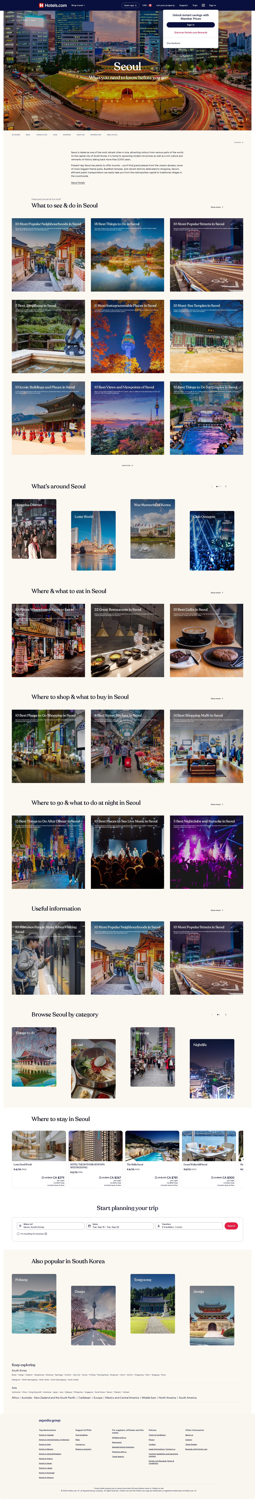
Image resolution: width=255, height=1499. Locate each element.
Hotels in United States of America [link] (54, 1440)
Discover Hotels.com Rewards (190, 32)
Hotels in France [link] (46, 1458)
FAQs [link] (78, 1440)
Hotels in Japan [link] (45, 1468)
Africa (15, 1397)
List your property (165, 5)
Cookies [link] (152, 1444)
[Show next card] (243, 1159)
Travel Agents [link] (118, 1456)
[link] (190, 43)
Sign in (212, 5)
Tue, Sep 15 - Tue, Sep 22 (106, 1227)
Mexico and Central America (122, 1397)
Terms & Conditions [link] (157, 1435)
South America (188, 1397)
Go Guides (16, 135)
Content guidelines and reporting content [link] (163, 1455)
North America (167, 1397)
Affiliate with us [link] (119, 1437)
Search (231, 1225)
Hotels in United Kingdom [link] (50, 1454)
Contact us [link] (80, 1444)
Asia (14, 1387)
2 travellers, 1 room (172, 1227)
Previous (211, 486)
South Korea (23, 20)
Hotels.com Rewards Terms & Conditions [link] (161, 1462)
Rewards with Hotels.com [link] (196, 1449)
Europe (98, 1397)
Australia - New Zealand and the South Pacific (49, 1397)
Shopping (67, 135)
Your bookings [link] (82, 1435)
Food (55, 135)
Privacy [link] (152, 1440)
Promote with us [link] (119, 1452)
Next (224, 486)
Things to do (41, 135)
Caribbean (85, 1397)
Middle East (149, 1397)
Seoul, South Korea (33, 1227)
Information (95, 135)
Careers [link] (188, 1440)
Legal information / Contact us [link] (162, 1449)
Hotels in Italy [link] (45, 1444)
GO (13, 20)
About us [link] (189, 1435)
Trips (194, 5)
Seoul (28, 135)
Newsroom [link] (117, 1442)
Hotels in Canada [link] (46, 1435)
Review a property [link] (83, 1449)
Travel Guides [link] (191, 1444)
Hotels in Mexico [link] (46, 1449)
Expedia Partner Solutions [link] (123, 1447)
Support (183, 5)
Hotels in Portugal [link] (46, 1473)
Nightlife (81, 135)
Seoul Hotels (112, 135)
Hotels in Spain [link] (45, 1463)
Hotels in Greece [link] (46, 1477)
